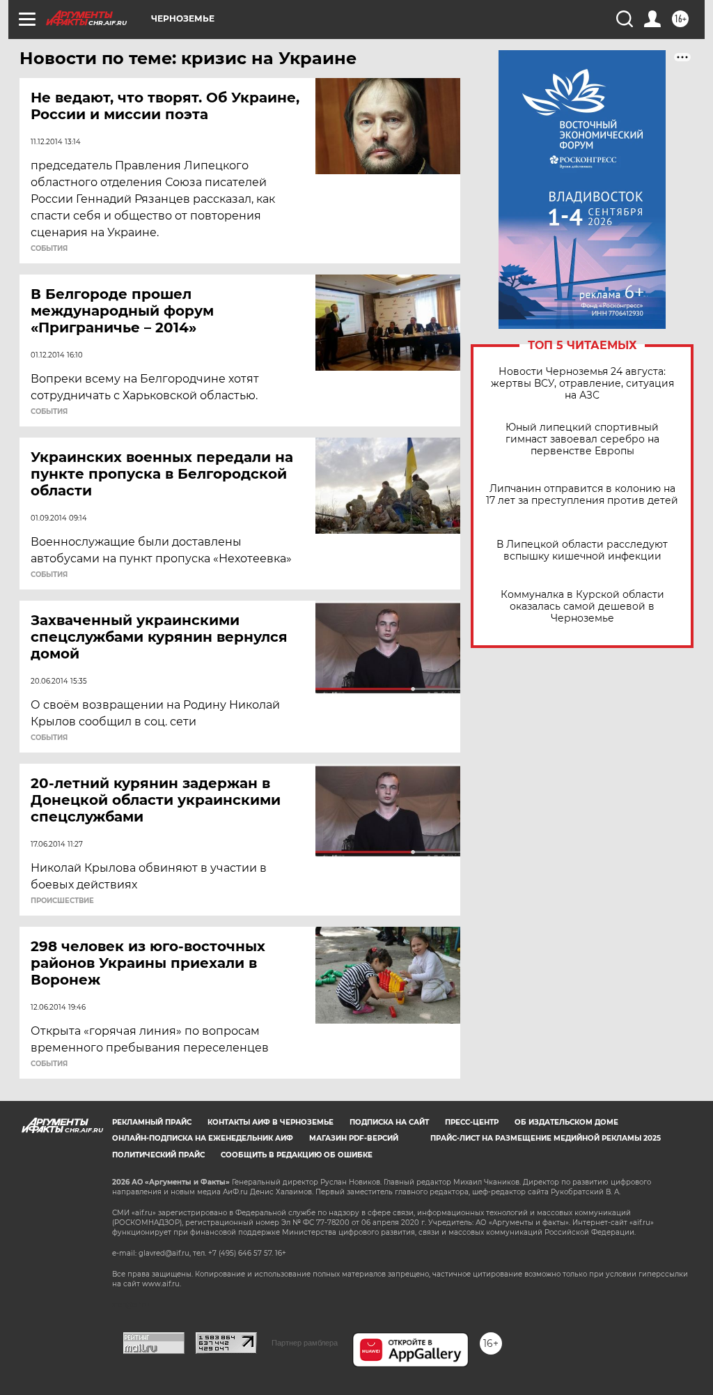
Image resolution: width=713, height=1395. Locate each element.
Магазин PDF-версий (353, 1138)
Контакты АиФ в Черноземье (270, 1122)
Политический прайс (158, 1154)
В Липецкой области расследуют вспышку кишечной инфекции (582, 550)
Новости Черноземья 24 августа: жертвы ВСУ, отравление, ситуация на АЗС (582, 383)
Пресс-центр (472, 1122)
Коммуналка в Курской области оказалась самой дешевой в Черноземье (582, 606)
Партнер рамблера (305, 1343)
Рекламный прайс (151, 1122)
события (49, 248)
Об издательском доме (566, 1122)
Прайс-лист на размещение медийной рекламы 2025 (545, 1138)
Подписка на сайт (389, 1122)
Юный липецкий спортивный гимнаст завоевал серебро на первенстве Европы (582, 439)
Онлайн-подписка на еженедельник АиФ (202, 1138)
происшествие (62, 900)
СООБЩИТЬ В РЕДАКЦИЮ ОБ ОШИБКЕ (297, 1154)
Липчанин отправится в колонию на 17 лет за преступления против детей (582, 495)
